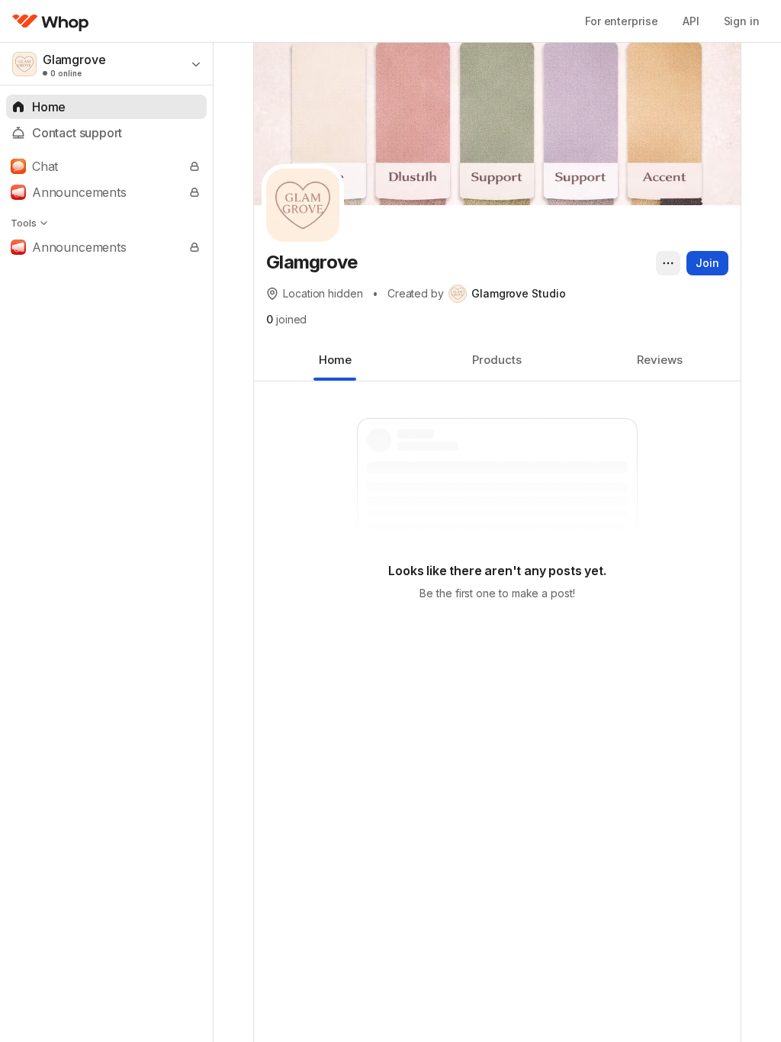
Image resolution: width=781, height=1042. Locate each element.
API (691, 20)
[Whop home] (50, 21)
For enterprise (621, 20)
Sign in (742, 20)
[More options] (668, 263)
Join (707, 262)
